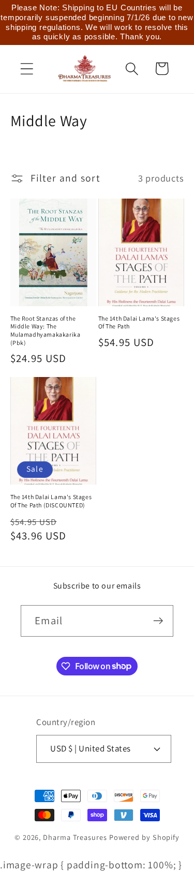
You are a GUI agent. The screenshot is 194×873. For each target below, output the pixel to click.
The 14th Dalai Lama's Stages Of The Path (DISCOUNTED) (51, 501)
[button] (26, 68)
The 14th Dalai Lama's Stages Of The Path (139, 322)
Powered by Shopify (144, 837)
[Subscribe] (158, 621)
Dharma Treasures (75, 837)
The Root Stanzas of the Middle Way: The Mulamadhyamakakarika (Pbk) (45, 330)
